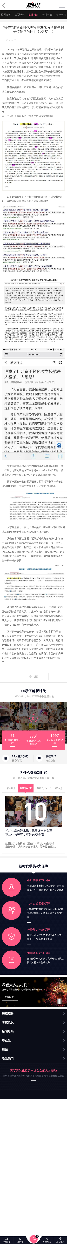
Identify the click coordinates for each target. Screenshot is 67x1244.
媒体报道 (33, 14)
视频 (5, 1049)
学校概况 (8, 1022)
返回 (36, 676)
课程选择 (8, 1013)
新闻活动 (8, 1031)
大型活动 (20, 14)
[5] (33, 1239)
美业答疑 (47, 14)
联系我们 (8, 1058)
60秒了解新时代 (33, 691)
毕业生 (6, 1040)
